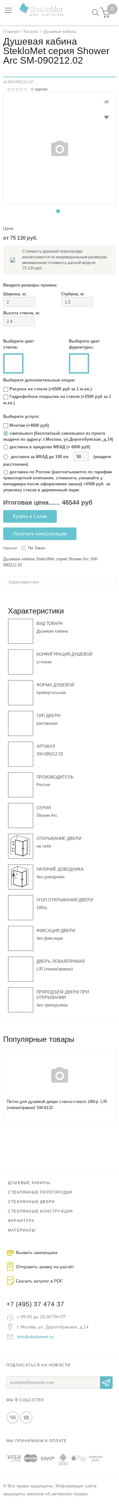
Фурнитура (21, 1221)
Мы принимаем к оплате (36, 1441)
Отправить (106, 1382)
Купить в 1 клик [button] (30, 516)
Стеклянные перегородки (40, 1192)
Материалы (22, 1230)
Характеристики (23, 582)
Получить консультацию (40, 533)
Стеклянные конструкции (40, 1211)
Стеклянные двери (31, 1202)
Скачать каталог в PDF (39, 1280)
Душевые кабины (29, 1183)
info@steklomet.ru (35, 1336)
